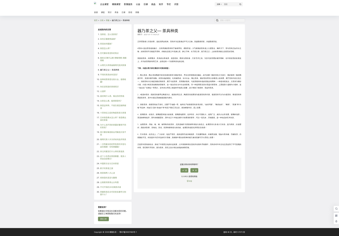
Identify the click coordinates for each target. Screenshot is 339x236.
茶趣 (107, 20)
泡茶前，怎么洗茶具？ (109, 34)
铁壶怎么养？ (105, 48)
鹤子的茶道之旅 (106, 168)
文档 (101, 20)
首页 (95, 20)
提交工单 (103, 219)
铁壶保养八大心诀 (107, 173)
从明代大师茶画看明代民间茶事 (113, 65)
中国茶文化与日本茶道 (109, 163)
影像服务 (128, 4)
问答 (176, 4)
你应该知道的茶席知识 (109, 86)
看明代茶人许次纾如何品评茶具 (113, 139)
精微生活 (112, 232)
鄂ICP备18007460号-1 (128, 232)
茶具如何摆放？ (106, 44)
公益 (138, 4)
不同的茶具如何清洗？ (109, 74)
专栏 (169, 4)
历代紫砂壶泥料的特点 (109, 53)
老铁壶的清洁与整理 (108, 178)
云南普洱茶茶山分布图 (109, 182)
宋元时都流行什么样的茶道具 (112, 151)
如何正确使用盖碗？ (108, 39)
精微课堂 (116, 4)
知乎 (161, 4)
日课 (146, 4)
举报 (190, 181)
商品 (153, 4)
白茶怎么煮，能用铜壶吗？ (111, 101)
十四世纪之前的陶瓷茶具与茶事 (113, 113)
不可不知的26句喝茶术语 (110, 187)
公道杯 (103, 91)
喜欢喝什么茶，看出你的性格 (112, 96)
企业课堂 (104, 4)
